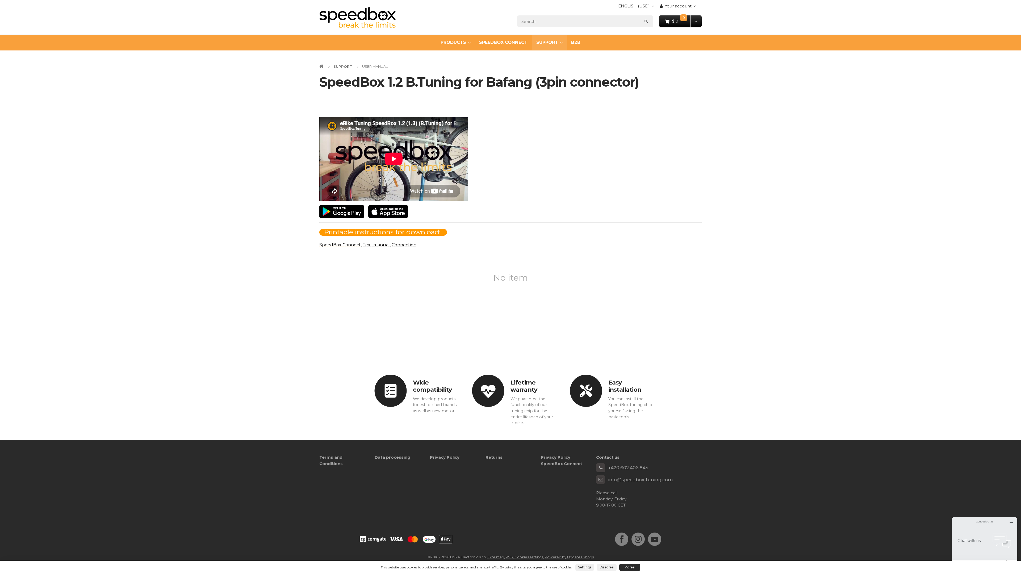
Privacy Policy (444, 457)
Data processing (392, 457)
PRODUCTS (453, 42)
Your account (678, 6)
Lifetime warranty (523, 386)
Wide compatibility (432, 386)
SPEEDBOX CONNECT (503, 42)
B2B (575, 42)
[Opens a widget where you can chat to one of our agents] (984, 543)
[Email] (600, 479)
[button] (696, 21)
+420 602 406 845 (628, 467)
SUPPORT (547, 42)
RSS (509, 557)
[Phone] (600, 467)
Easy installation (624, 386)
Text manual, (377, 244)
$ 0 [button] (681, 20)
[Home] (357, 17)
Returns (494, 457)
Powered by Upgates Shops (569, 557)
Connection (404, 244)
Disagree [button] (607, 567)
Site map (496, 557)
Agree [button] (630, 567)
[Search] (646, 21)
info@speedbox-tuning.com (640, 479)
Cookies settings (528, 557)
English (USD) (634, 7)
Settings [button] (584, 567)
